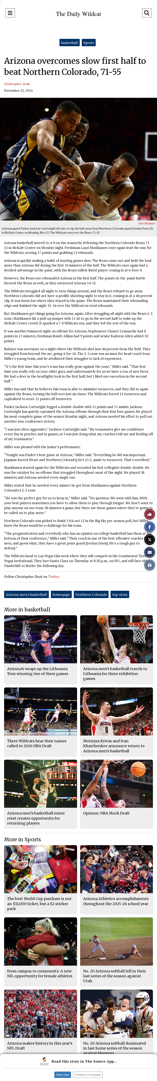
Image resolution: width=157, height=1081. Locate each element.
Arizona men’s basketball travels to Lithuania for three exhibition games (115, 673)
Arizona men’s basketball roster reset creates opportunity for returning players (36, 818)
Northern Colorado (91, 594)
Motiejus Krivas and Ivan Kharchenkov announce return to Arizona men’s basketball (114, 746)
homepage (61, 594)
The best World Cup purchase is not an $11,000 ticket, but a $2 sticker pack (39, 903)
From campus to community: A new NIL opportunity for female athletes (39, 973)
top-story (120, 594)
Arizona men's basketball (26, 594)
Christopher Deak (17, 84)
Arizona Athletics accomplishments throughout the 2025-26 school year (116, 901)
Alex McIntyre (146, 223)
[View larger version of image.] (78, 159)
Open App (62, 1074)
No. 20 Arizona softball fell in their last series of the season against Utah (114, 976)
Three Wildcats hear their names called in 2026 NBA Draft (36, 743)
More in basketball (27, 609)
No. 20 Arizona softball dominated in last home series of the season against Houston (114, 1048)
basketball (69, 42)
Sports (88, 42)
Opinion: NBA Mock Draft (106, 813)
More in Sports (22, 839)
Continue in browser (88, 1074)
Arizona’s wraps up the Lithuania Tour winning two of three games (37, 671)
